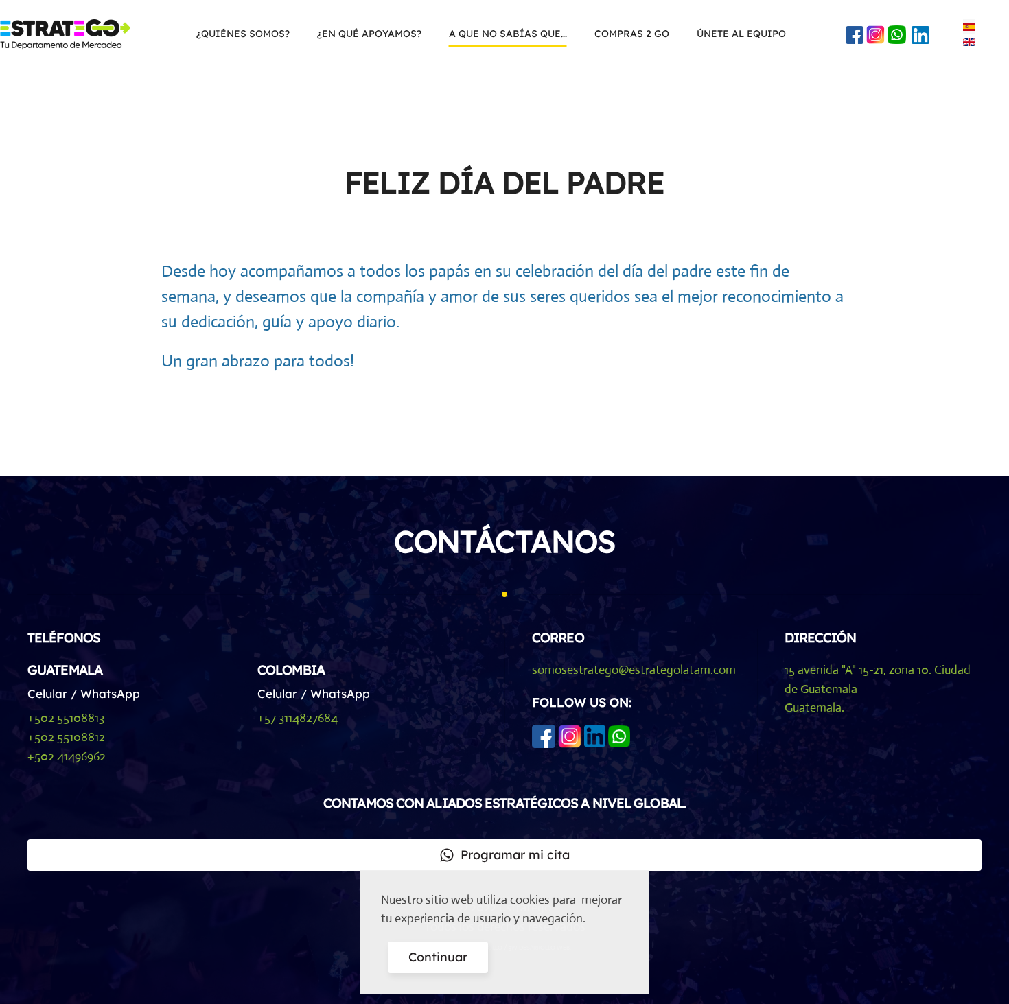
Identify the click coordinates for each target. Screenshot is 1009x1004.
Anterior (201, 414)
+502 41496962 (66, 756)
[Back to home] (67, 34)
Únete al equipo (741, 33)
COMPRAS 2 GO (631, 33)
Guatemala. (814, 707)
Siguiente (803, 414)
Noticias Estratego (638, 222)
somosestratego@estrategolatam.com (634, 669)
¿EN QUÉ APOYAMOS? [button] (369, 33)
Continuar (437, 957)
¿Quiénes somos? (243, 33)
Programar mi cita (515, 855)
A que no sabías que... (508, 33)
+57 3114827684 (297, 717)
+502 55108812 (66, 737)
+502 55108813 (65, 717)
